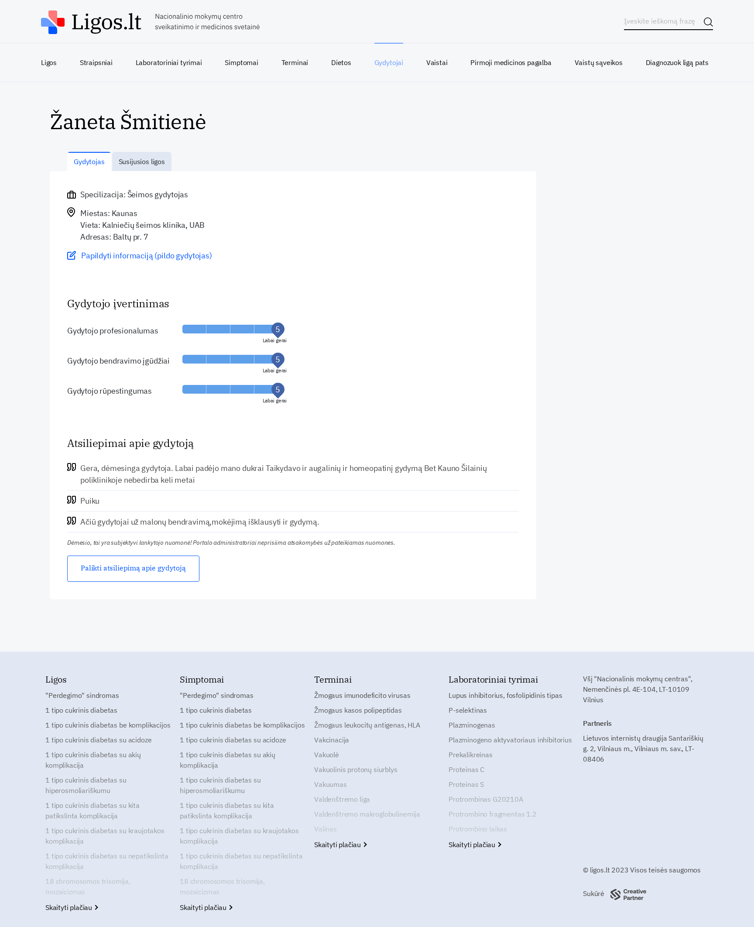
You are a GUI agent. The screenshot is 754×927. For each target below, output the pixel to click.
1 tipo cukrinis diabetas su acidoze (98, 739)
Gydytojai (388, 62)
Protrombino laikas (478, 828)
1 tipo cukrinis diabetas (81, 710)
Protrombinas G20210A (486, 799)
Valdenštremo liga (342, 799)
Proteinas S (466, 784)
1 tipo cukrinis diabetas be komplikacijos (107, 725)
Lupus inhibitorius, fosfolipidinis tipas (505, 695)
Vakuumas (330, 784)
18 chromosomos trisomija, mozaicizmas (87, 886)
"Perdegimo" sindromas (82, 695)
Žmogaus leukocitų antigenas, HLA (367, 725)
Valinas (325, 828)
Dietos (341, 62)
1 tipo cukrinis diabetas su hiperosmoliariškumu (86, 785)
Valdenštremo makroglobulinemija (367, 814)
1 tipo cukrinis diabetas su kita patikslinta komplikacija (92, 810)
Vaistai (437, 62)
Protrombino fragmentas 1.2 (493, 814)
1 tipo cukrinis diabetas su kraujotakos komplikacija (105, 835)
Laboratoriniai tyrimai (169, 62)
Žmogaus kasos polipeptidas (358, 710)
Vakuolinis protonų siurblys (356, 769)
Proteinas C (466, 769)
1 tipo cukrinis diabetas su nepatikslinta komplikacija (106, 861)
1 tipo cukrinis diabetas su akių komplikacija (93, 759)
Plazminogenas (472, 725)
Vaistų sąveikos (599, 62)
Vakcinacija (331, 739)
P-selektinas (468, 710)
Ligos (49, 62)
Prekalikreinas (471, 754)
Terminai (294, 62)
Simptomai (241, 62)
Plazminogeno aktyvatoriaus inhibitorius (510, 739)
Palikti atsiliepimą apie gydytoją (133, 567)
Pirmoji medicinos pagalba (511, 62)
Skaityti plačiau (69, 907)
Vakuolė (326, 754)
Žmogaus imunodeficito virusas (362, 695)
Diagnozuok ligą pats (677, 62)
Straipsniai (96, 62)
